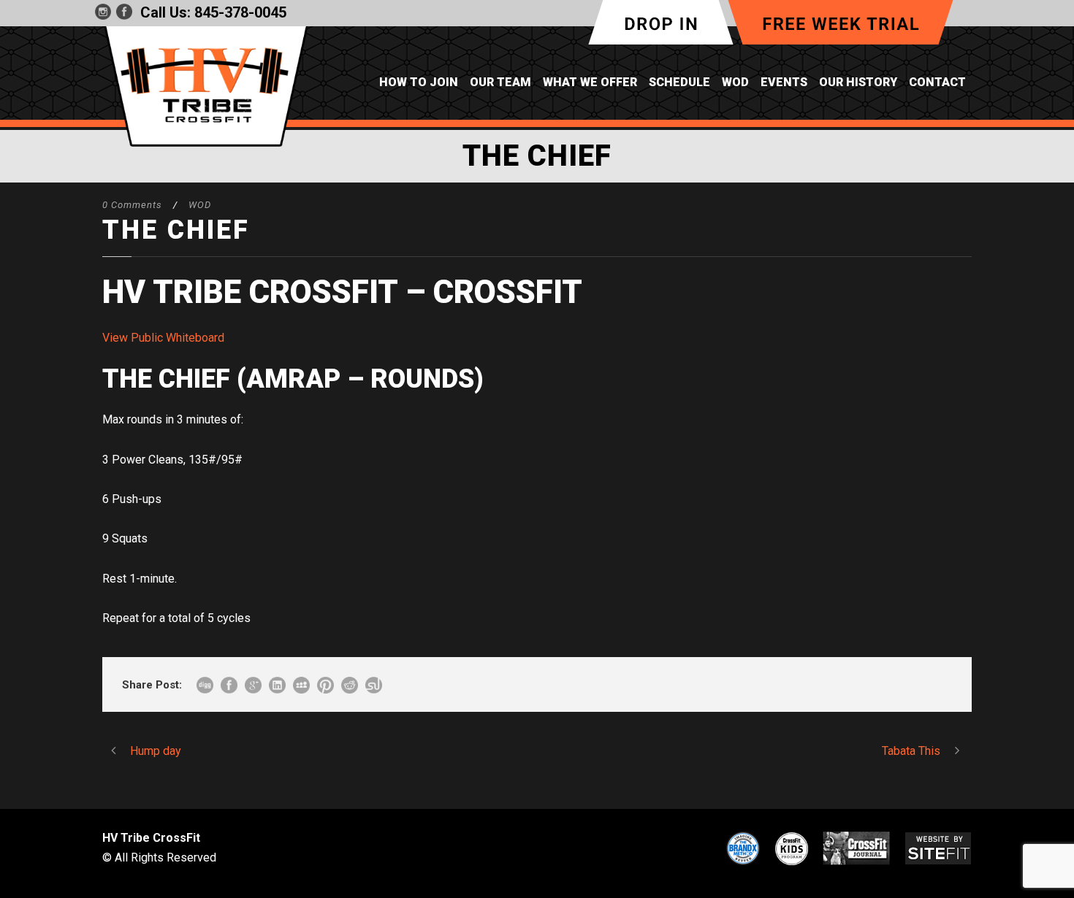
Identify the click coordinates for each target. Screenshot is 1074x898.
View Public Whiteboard (163, 338)
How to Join (418, 82)
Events (784, 82)
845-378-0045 (240, 12)
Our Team (500, 82)
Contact (937, 82)
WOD (735, 82)
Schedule (679, 82)
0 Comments (132, 204)
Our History (858, 82)
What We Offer (590, 82)
